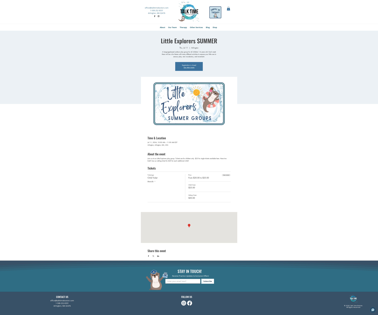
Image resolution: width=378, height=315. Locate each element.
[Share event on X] (153, 256)
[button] (228, 8)
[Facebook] (155, 16)
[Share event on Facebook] (148, 256)
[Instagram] (158, 16)
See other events (189, 68)
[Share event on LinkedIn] (158, 256)
